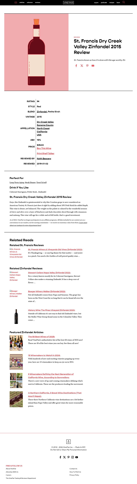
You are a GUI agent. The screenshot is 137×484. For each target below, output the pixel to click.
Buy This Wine (44, 148)
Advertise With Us (12, 472)
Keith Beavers (44, 158)
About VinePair (11, 469)
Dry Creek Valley (45, 122)
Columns (30, 2)
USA (39, 134)
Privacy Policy (74, 475)
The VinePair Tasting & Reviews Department (21, 478)
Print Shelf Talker (45, 153)
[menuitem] (15, 2)
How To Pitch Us (75, 472)
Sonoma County (45, 125)
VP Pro (96, 2)
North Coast (43, 128)
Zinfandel (42, 111)
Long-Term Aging (17, 182)
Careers (8, 475)
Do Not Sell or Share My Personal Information (68, 450)
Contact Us (73, 469)
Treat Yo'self (41, 182)
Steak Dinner (30, 182)
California (42, 131)
